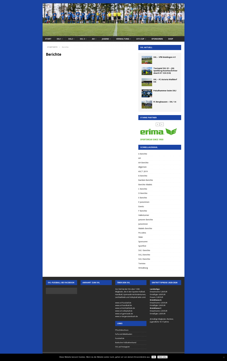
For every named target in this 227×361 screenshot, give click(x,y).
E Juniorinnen (143, 202)
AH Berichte (143, 162)
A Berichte (142, 154)
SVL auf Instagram (122, 346)
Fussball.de (119, 338)
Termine (141, 263)
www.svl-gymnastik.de (124, 313)
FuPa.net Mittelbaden (123, 334)
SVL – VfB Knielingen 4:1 (164, 57)
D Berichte (142, 193)
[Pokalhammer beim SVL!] (147, 93)
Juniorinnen (143, 224)
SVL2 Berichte (144, 254)
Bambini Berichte (145, 180)
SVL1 (59, 39)
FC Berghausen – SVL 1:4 (164, 101)
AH (93, 39)
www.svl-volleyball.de (123, 311)
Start (48, 39)
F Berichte (142, 211)
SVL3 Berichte (144, 259)
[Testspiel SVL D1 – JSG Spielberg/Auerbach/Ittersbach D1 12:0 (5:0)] (147, 71)
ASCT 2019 (143, 171)
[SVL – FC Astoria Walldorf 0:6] (147, 82)
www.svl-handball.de (123, 305)
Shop (170, 39)
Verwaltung (122, 39)
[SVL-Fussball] (113, 34)
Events (141, 206)
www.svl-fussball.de (123, 302)
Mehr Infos (162, 357)
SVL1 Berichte (144, 250)
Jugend (105, 39)
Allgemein (142, 167)
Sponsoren (157, 39)
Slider (140, 237)
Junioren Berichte (145, 219)
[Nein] (223, 357)
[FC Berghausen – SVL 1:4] (147, 105)
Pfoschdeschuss (121, 330)
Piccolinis (142, 232)
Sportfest (142, 246)
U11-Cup (140, 39)
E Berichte (142, 197)
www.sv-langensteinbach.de (126, 316)
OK (154, 357)
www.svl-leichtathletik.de (125, 308)
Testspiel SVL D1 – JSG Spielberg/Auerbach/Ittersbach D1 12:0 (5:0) (165, 70)
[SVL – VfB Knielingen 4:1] (147, 60)
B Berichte (142, 175)
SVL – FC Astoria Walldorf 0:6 (165, 80)
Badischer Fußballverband (125, 342)
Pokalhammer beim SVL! (164, 90)
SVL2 (70, 39)
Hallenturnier (143, 215)
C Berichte (142, 189)
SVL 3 (82, 39)
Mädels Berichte (145, 228)
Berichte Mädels (145, 184)
